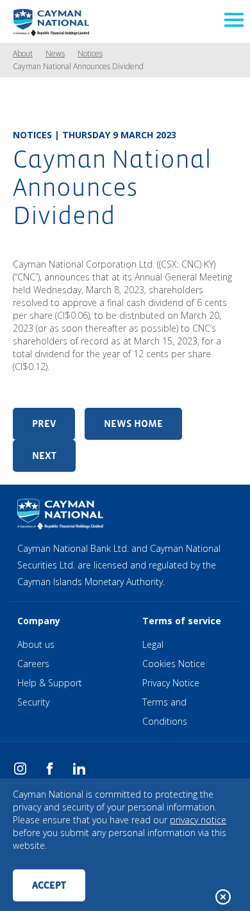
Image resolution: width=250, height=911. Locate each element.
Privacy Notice (170, 683)
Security (33, 702)
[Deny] (223, 897)
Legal (152, 644)
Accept (49, 885)
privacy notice (198, 820)
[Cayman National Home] (51, 21)
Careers (33, 663)
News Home (133, 423)
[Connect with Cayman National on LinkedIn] (79, 772)
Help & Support (49, 683)
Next (44, 455)
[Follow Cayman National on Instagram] (20, 772)
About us (35, 644)
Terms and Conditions (164, 711)
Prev (44, 423)
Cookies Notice (173, 663)
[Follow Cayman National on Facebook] (50, 772)
